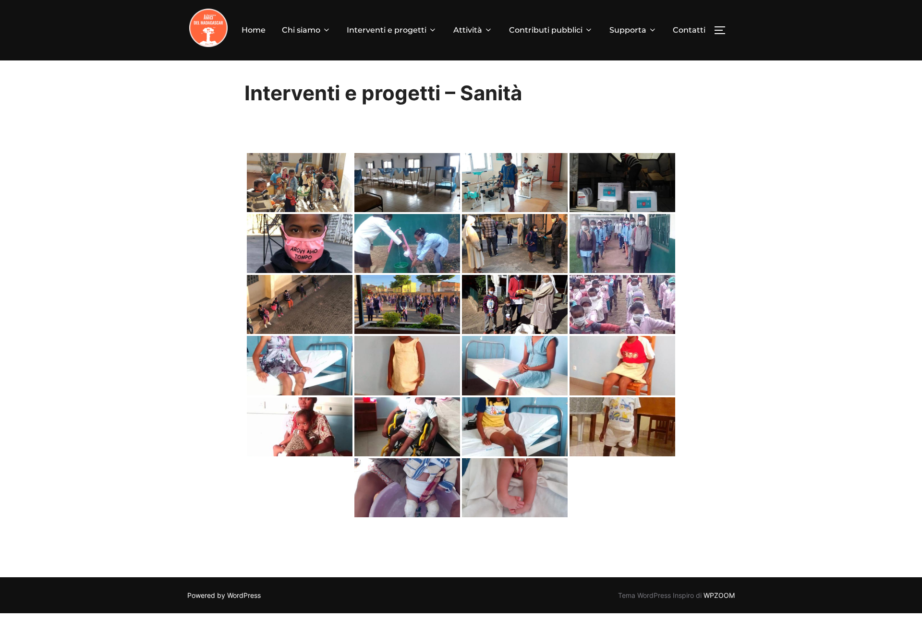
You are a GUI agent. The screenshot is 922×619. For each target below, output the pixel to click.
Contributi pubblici (545, 30)
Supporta (627, 30)
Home (254, 30)
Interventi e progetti (386, 30)
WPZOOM (719, 595)
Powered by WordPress (224, 595)
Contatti (689, 30)
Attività (467, 30)
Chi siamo (301, 30)
